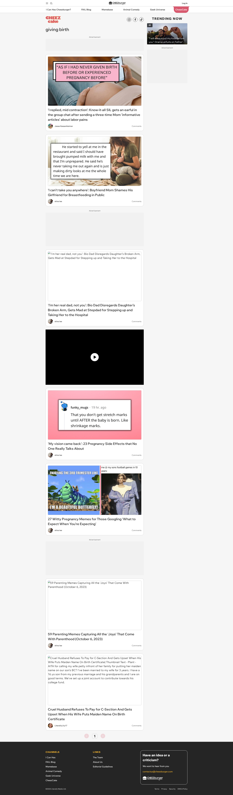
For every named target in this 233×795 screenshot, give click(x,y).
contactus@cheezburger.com (158, 771)
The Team (98, 757)
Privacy (164, 789)
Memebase (51, 766)
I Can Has (50, 757)
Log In (184, 3)
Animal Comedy (54, 771)
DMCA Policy (182, 789)
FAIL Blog (50, 762)
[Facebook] (135, 19)
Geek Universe (53, 775)
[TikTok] (141, 19)
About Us (97, 762)
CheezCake (51, 780)
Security (172, 789)
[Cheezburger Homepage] (117, 3)
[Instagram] (129, 19)
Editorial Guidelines (103, 766)
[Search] (51, 3)
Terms (157, 789)
